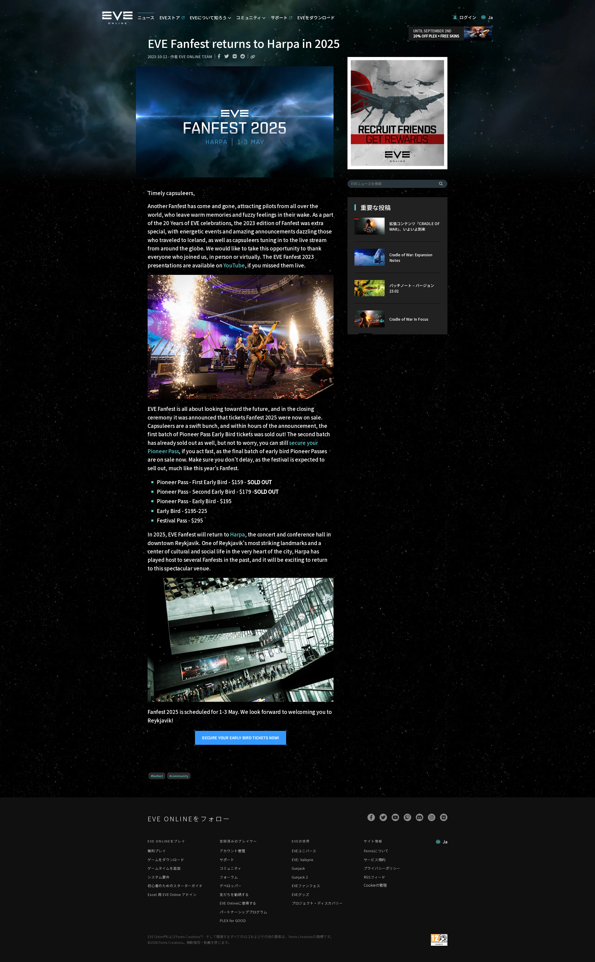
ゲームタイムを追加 (164, 868)
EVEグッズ (300, 894)
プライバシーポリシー (382, 868)
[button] (464, 17)
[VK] (443, 817)
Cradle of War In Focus (408, 319)
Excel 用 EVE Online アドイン (172, 894)
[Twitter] (383, 817)
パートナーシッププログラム (243, 911)
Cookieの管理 (375, 885)
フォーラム (229, 877)
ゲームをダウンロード (166, 859)
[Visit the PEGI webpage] (439, 940)
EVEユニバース (304, 850)
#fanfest (157, 776)
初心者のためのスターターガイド (175, 885)
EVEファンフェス (306, 885)
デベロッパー (231, 885)
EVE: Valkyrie (303, 859)
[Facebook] (371, 817)
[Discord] (419, 817)
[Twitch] (407, 817)
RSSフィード (374, 877)
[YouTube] (395, 817)
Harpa (237, 534)
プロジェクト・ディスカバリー (317, 903)
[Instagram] (431, 817)
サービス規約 (375, 859)
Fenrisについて (376, 850)
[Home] (117, 22)
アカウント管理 (232, 850)
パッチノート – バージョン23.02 (411, 288)
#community (178, 776)
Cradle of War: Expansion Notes (410, 257)
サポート (227, 859)
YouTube (234, 265)
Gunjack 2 (300, 877)
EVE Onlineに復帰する (238, 903)
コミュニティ (230, 868)
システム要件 (159, 877)
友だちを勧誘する (234, 894)
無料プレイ (157, 850)
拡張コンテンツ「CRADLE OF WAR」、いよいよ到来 (414, 226)
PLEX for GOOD (233, 920)
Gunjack (298, 868)
